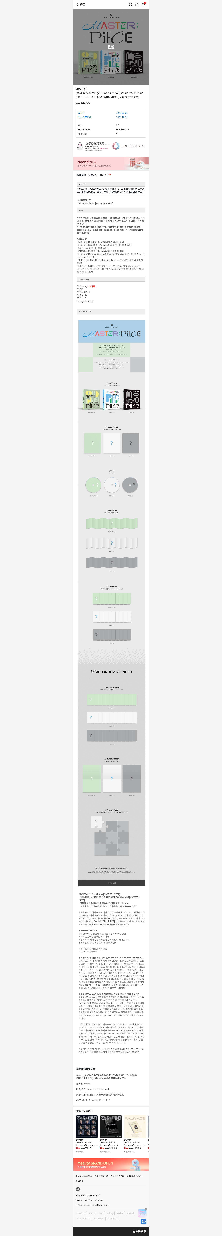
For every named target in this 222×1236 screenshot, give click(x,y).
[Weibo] (78, 1189)
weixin (120, 1213)
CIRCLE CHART (96, 1213)
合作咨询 (88, 1200)
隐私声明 (79, 1181)
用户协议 (120, 1176)
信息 (112, 1176)
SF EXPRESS (112, 1218)
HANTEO (81, 1213)
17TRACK (98, 1218)
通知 (96, 1176)
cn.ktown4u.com (102, 1205)
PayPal (130, 1213)
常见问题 (104, 1176)
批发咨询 (99, 1200)
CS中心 (79, 1200)
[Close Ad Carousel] (146, 1209)
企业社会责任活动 (134, 1176)
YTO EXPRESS (83, 1218)
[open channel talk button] (143, 1221)
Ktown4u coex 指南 (84, 1176)
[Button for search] (130, 4)
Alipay (110, 1213)
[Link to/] (136, 4)
